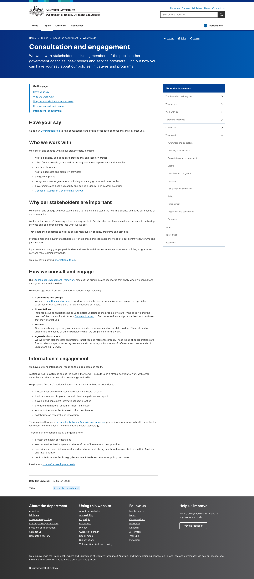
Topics (47, 25)
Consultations (137, 519)
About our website (89, 511)
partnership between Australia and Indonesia (80, 422)
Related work (172, 234)
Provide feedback (193, 525)
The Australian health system (179, 96)
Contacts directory (39, 535)
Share (196, 38)
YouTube (134, 535)
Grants (171, 165)
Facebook (134, 523)
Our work (60, 25)
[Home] (64, 10)
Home (34, 25)
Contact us (218, 8)
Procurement (174, 204)
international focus (65, 259)
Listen (170, 38)
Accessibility (86, 515)
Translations (215, 25)
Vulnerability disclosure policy (96, 544)
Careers (186, 8)
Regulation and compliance (181, 211)
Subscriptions (86, 539)
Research (172, 219)
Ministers (197, 8)
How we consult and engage (49, 106)
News (207, 8)
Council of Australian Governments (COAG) (59, 190)
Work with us (172, 112)
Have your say (41, 91)
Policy (171, 196)
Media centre (136, 511)
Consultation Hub (50, 130)
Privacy (83, 527)
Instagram (134, 539)
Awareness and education (180, 143)
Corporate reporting (175, 119)
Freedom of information (42, 527)
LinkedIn (134, 527)
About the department (65, 37)
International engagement (47, 110)
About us (175, 8)
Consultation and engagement (182, 158)
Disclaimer (85, 523)
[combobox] (189, 14)
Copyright (84, 519)
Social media (86, 535)
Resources (77, 25)
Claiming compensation (179, 150)
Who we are (171, 104)
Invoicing (172, 181)
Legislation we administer (180, 188)
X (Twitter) (135, 531)
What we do (89, 37)
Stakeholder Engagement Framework (54, 279)
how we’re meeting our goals (59, 464)
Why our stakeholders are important (53, 101)
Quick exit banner (89, 531)
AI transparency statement (44, 523)
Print (183, 38)
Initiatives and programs (179, 173)
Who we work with (43, 96)
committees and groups (57, 301)
